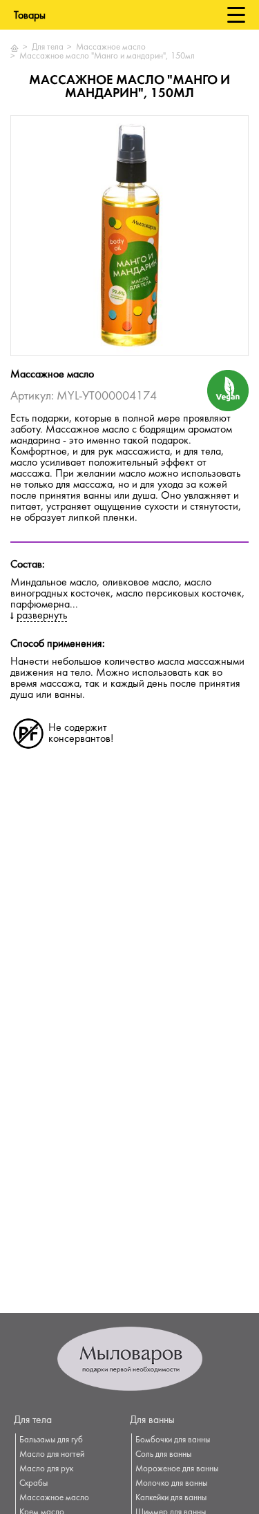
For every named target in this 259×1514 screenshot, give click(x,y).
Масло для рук (46, 1469)
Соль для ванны (163, 1455)
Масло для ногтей (51, 1455)
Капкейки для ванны (171, 1498)
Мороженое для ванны (176, 1469)
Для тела (48, 47)
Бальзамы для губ (51, 1440)
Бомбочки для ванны (172, 1440)
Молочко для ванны (171, 1484)
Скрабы (33, 1484)
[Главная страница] (14, 47)
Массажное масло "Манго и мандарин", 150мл (107, 56)
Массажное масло (111, 47)
